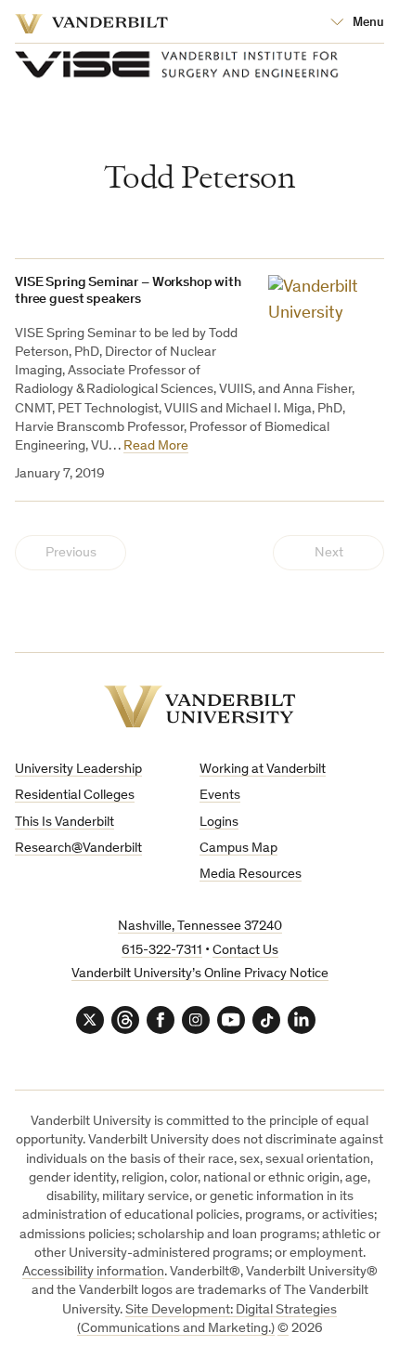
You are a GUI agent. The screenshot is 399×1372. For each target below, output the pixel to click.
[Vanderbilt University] (200, 706)
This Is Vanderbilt (64, 823)
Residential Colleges (75, 796)
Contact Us (245, 951)
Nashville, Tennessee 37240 (200, 927)
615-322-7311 (162, 951)
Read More (155, 446)
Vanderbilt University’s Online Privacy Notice (199, 974)
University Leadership (78, 770)
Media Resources (251, 875)
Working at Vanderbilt (263, 770)
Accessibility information (93, 1272)
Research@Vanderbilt (78, 849)
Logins (219, 823)
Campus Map (238, 849)
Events (220, 796)
